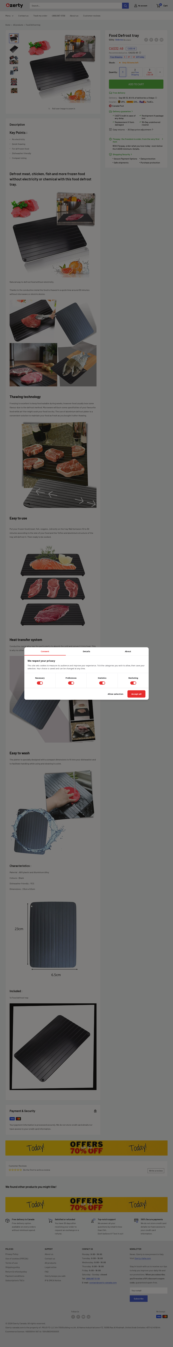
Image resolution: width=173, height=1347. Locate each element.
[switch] (40, 683)
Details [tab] (86, 651)
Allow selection (115, 694)
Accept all (136, 694)
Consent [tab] (45, 651)
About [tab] (128, 651)
